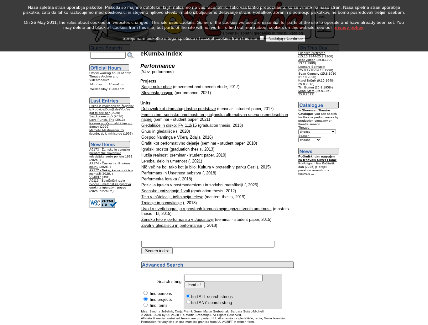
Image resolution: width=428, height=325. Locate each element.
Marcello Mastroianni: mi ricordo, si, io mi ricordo (106, 131)
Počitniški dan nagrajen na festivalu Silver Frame (317, 158)
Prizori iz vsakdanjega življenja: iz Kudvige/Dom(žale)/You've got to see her (111, 109)
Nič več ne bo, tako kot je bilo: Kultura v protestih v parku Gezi (198, 167)
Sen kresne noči (101, 116)
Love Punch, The (101, 119)
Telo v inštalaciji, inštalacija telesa (172, 196)
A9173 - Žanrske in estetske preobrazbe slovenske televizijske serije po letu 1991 (111, 153)
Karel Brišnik (307, 80)
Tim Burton (306, 87)
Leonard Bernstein (311, 66)
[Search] (130, 55)
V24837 (95, 177)
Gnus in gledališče (158, 131)
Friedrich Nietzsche (312, 53)
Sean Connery (308, 73)
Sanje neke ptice (156, 86)
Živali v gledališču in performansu (171, 225)
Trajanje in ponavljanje (161, 202)
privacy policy (348, 27)
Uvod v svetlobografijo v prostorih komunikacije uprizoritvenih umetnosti (206, 208)
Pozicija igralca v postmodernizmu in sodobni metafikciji (192, 185)
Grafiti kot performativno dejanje (170, 143)
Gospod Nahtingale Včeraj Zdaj (169, 137)
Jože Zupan (307, 59)
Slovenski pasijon (157, 92)
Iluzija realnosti (155, 155)
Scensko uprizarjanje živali (165, 191)
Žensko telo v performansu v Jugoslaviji (177, 219)
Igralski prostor (154, 149)
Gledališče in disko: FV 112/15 (169, 125)
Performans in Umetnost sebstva (171, 173)
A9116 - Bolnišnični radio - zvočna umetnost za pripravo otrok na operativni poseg (110, 184)
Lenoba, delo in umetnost (164, 161)
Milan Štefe (306, 91)
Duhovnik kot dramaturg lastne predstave (178, 108)
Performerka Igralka (159, 179)
